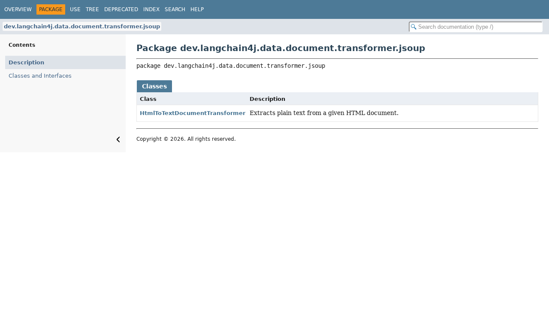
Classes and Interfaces (40, 76)
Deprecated (121, 9)
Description (26, 62)
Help (197, 9)
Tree (92, 9)
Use (75, 9)
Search (175, 9)
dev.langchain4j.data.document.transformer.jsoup (82, 26)
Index (151, 9)
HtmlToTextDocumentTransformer (192, 113)
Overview (18, 9)
